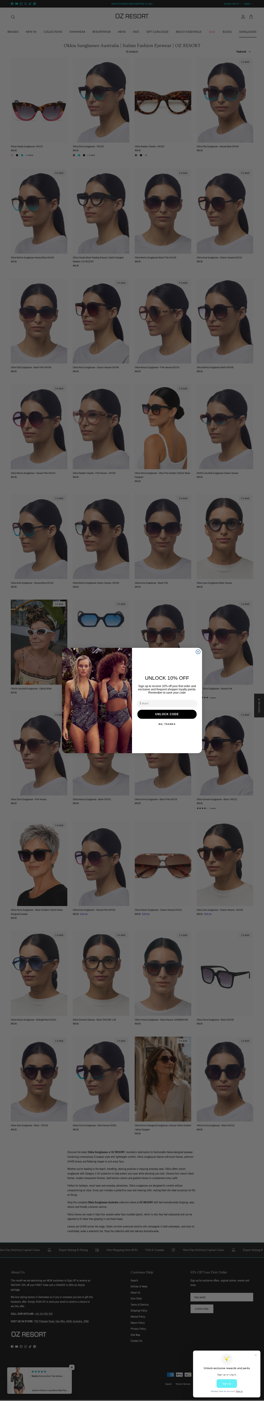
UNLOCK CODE (167, 714)
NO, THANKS (167, 724)
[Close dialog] (198, 652)
